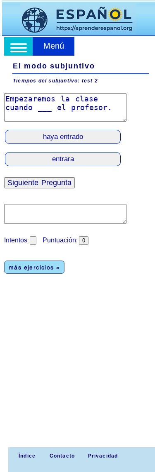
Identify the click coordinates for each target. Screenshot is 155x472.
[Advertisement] (77, 366)
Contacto (62, 456)
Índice (26, 456)
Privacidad (103, 456)
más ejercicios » (34, 267)
